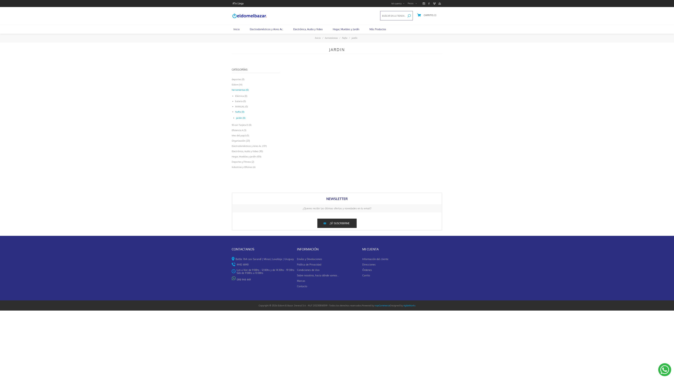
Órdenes (367, 269)
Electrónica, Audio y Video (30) (247, 151)
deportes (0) (238, 79)
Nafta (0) (239, 111)
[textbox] (393, 16)
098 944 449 (244, 279)
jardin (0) (240, 118)
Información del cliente (375, 259)
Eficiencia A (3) (239, 130)
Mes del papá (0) (240, 135)
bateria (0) (240, 101)
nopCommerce (382, 305)
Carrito (366, 275)
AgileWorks (409, 305)
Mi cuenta (396, 3)
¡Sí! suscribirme (340, 223)
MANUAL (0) (241, 106)
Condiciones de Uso (308, 269)
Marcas (301, 280)
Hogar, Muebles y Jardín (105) (246, 156)
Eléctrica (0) (241, 96)
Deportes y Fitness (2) (243, 161)
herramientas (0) (240, 89)
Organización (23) (241, 140)
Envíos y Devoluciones (309, 259)
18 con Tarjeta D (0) (242, 125)
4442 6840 (243, 264)
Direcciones (369, 264)
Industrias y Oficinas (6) (244, 167)
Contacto (302, 286)
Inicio (318, 38)
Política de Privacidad (309, 264)
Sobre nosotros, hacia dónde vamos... (318, 275)
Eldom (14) (237, 84)
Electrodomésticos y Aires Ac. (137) (249, 146)
